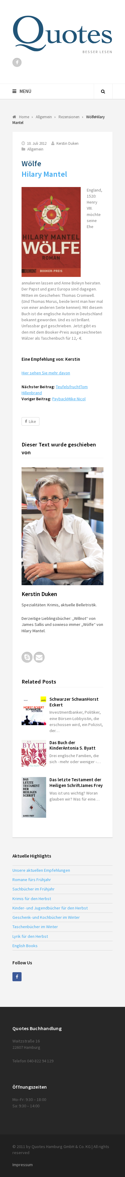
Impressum (22, 1164)
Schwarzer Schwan (74, 702)
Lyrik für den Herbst (30, 936)
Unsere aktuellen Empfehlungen (41, 870)
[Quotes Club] (62, 33)
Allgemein (35, 149)
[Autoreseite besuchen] (62, 526)
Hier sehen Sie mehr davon (46, 373)
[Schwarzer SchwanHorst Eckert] (34, 710)
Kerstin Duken (67, 143)
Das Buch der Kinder (72, 745)
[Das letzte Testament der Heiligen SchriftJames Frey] (34, 797)
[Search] (103, 91)
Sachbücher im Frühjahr (33, 889)
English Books (25, 945)
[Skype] (27, 657)
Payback (69, 398)
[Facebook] (17, 62)
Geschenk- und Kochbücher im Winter (46, 917)
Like (32, 421)
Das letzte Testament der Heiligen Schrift (76, 782)
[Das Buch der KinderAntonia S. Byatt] (34, 753)
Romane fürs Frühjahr (31, 879)
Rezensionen (69, 116)
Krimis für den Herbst (31, 898)
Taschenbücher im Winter (35, 926)
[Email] (39, 657)
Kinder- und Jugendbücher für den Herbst (50, 908)
